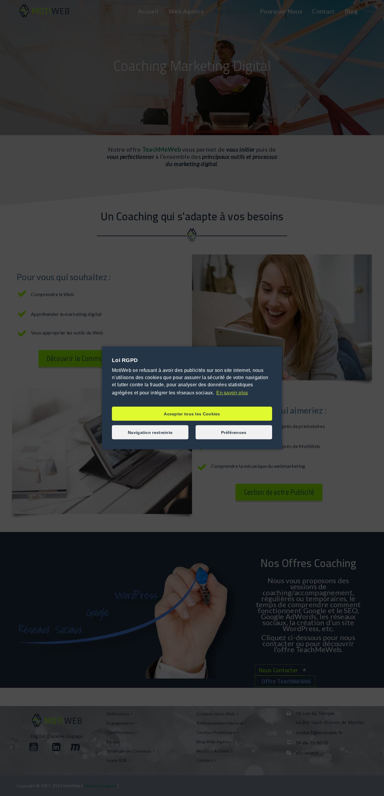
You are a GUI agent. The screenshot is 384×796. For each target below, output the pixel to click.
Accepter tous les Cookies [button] (192, 413)
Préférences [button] (233, 432)
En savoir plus (232, 392)
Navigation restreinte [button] (150, 432)
